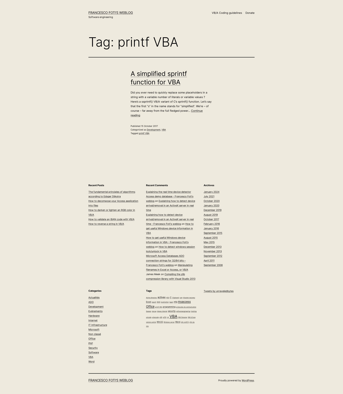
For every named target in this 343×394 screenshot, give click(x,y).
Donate (250, 12)
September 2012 (213, 255)
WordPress (248, 380)
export (154, 302)
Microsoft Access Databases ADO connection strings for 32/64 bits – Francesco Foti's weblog (166, 260)
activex (162, 297)
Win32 (160, 322)
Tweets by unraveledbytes (219, 291)
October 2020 (212, 201)
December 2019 (212, 210)
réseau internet (162, 311)
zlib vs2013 (185, 322)
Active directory (151, 298)
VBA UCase (191, 317)
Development (153, 129)
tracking (194, 311)
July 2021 (209, 196)
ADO (91, 302)
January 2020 (211, 205)
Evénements (95, 311)
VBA (164, 129)
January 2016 (211, 228)
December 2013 (212, 246)
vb (168, 317)
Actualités (94, 297)
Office (91, 338)
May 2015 (209, 242)
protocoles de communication (186, 307)
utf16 (164, 317)
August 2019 (211, 214)
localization (165, 302)
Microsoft (93, 329)
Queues (148, 311)
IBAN (158, 302)
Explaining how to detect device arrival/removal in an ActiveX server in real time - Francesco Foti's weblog (170, 219)
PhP (90, 343)
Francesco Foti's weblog (110, 13)
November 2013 (213, 251)
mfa (175, 302)
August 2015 (211, 237)
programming (169, 306)
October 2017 (211, 219)
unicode (148, 317)
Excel (148, 302)
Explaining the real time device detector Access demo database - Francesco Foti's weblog (169, 196)
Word (91, 361)
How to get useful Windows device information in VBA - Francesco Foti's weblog (167, 242)
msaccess (184, 301)
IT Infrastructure (97, 325)
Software (93, 352)
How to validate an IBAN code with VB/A (111, 219)
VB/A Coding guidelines (227, 12)
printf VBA (144, 133)
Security (93, 347)
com (181, 298)
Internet (93, 320)
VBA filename (182, 317)
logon (171, 302)
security (172, 311)
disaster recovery (189, 298)
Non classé (94, 334)
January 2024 (211, 191)
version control (151, 322)
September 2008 (213, 265)
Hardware (94, 315)
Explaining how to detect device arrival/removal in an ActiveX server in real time (170, 205)
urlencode (155, 317)
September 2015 (213, 233)
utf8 (160, 317)
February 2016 (212, 223)
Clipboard (175, 298)
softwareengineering (183, 311)
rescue (154, 311)
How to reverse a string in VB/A (106, 223)
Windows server (169, 322)
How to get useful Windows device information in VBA (170, 228)
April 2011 (209, 260)
